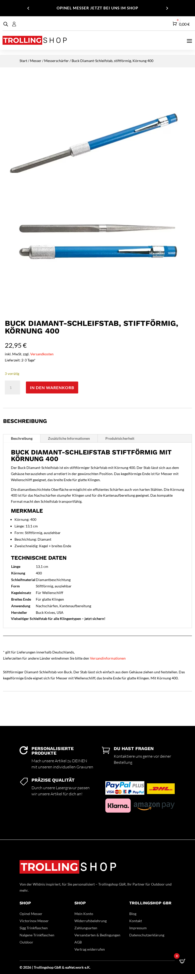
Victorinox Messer (34, 921)
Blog (132, 913)
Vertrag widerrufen (89, 949)
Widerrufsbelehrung (90, 921)
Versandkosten (42, 354)
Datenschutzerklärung (146, 935)
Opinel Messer (31, 913)
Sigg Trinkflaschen (34, 928)
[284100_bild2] (97, 310)
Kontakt (135, 921)
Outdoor (26, 942)
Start (23, 60)
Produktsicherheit (119, 438)
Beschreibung (21, 438)
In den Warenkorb (52, 387)
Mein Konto (83, 913)
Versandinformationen (108, 658)
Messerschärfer (56, 60)
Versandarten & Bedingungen (97, 935)
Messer (35, 60)
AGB (78, 942)
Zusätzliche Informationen (69, 438)
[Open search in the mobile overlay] (5, 24)
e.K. (87, 967)
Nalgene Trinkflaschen (37, 935)
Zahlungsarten (85, 928)
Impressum (138, 928)
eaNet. (70, 967)
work (80, 967)
